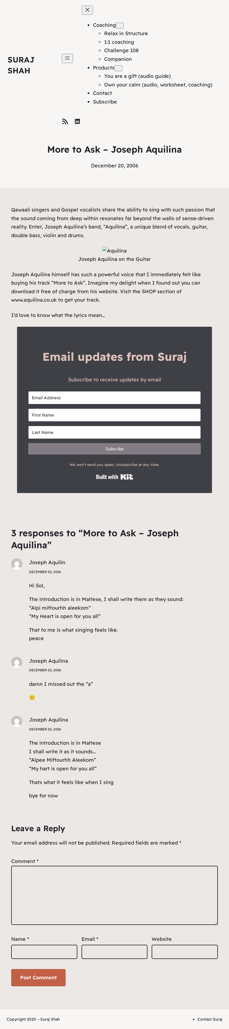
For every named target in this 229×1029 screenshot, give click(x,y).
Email (90, 939)
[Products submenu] (118, 68)
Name (20, 939)
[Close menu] (87, 10)
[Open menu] (67, 58)
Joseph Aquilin (47, 562)
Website (162, 939)
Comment (25, 861)
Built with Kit (114, 477)
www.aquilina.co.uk (34, 300)
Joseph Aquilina (48, 661)
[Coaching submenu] (120, 25)
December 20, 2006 (45, 572)
